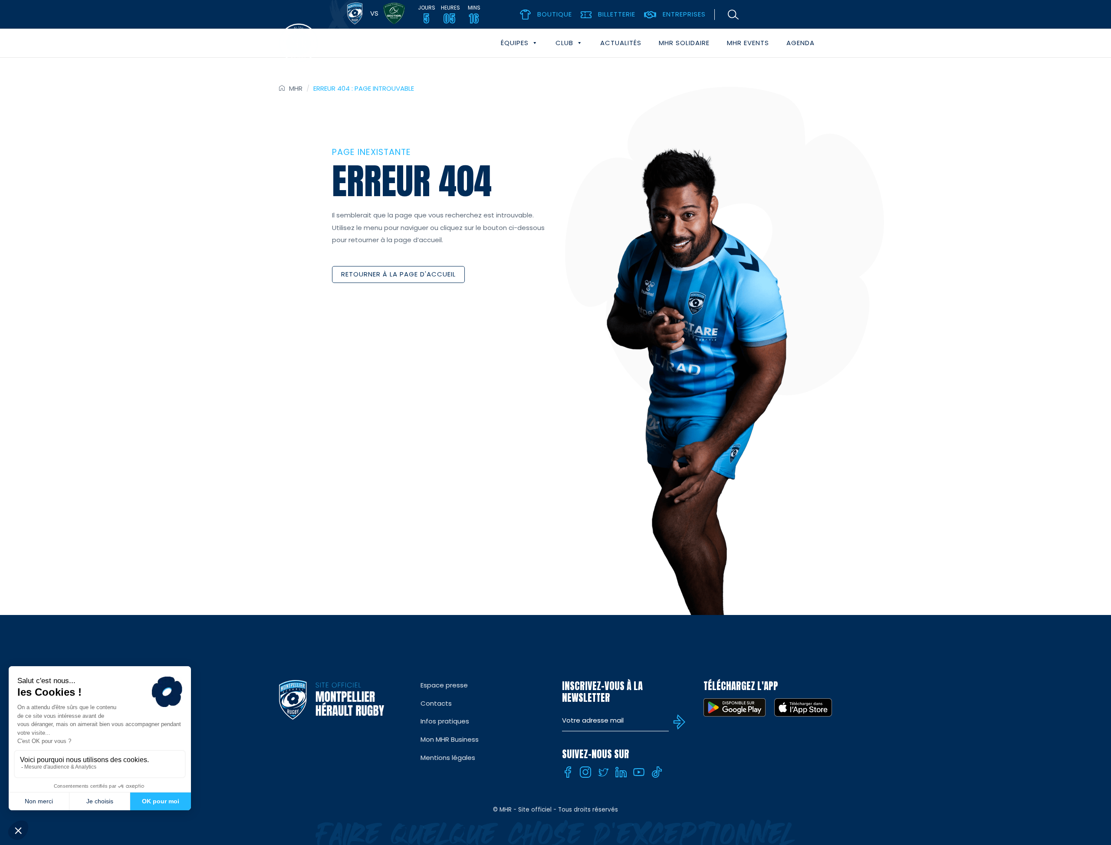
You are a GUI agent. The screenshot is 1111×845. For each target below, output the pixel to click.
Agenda (800, 42)
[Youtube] (638, 772)
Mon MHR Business (450, 739)
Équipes (515, 42)
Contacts (436, 703)
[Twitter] (603, 772)
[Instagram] (585, 772)
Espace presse (444, 685)
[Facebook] (567, 772)
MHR (295, 88)
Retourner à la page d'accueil (398, 274)
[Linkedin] (621, 772)
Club (564, 42)
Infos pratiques (445, 721)
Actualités (620, 42)
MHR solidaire (684, 42)
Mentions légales (448, 757)
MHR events (748, 42)
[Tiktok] (656, 772)
